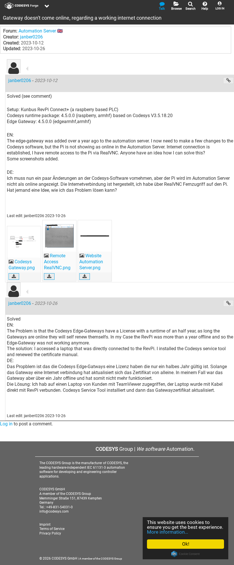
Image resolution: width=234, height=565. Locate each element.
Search (190, 9)
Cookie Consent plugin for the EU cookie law (185, 554)
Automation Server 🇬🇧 (41, 31)
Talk (162, 9)
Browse (176, 9)
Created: (11, 43)
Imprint (45, 525)
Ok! (185, 544)
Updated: (12, 48)
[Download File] (14, 276)
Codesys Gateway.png (22, 264)
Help (204, 9)
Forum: (10, 31)
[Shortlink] (228, 80)
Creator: (11, 37)
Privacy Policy (50, 533)
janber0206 (31, 37)
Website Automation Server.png (91, 261)
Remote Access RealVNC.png (57, 261)
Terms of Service (51, 529)
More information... (167, 532)
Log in (6, 424)
